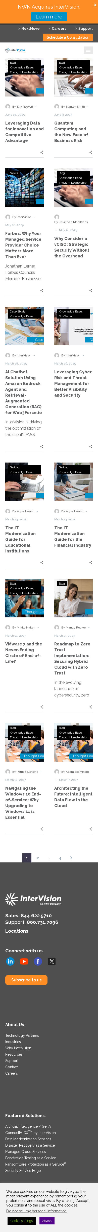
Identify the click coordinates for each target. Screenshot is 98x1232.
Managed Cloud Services (25, 1152)
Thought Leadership (23, 72)
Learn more (49, 17)
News (14, 173)
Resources (14, 1054)
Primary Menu (88, 50)
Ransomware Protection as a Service (35, 1164)
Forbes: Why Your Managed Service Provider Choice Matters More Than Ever (23, 245)
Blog (13, 62)
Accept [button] (47, 1220)
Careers (59, 29)
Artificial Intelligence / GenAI (28, 1126)
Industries (13, 1042)
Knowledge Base (21, 67)
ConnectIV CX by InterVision (30, 1133)
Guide (14, 467)
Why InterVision (18, 1048)
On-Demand (67, 316)
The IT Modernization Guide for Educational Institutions (20, 539)
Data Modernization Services (28, 1139)
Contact (11, 1067)
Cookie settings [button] (22, 1221)
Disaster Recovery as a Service (30, 1145)
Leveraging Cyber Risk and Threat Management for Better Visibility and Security (73, 384)
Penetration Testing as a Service (30, 1158)
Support (85, 29)
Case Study (18, 311)
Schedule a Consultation (68, 37)
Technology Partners (22, 1035)
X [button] (95, 5)
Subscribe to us (26, 980)
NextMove (30, 29)
